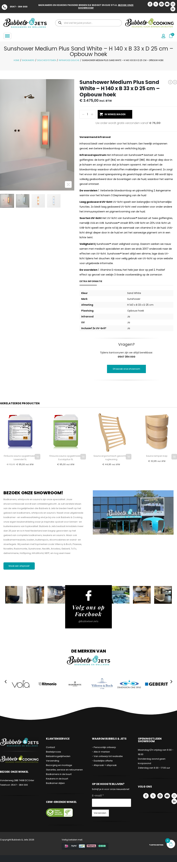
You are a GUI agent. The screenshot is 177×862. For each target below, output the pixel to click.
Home (16, 60)
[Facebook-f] (146, 796)
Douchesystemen (46, 60)
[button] (5, 681)
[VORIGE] (170, 82)
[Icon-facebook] (150, 4)
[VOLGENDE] (175, 82)
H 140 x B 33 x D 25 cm (140, 305)
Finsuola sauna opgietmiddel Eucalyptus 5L (65, 457)
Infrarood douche (69, 60)
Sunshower (133, 299)
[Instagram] (172, 4)
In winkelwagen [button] (37, 456)
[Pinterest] (161, 4)
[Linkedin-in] (172, 9)
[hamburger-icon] (7, 36)
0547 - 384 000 (18, 6)
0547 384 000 (126, 356)
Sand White (134, 293)
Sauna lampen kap (156, 456)
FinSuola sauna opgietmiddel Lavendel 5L (20, 457)
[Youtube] (167, 4)
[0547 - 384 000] (4, 7)
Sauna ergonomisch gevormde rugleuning (111, 457)
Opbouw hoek (135, 310)
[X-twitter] (155, 4)
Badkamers (28, 60)
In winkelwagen (115, 114)
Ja (128, 316)
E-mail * (98, 796)
